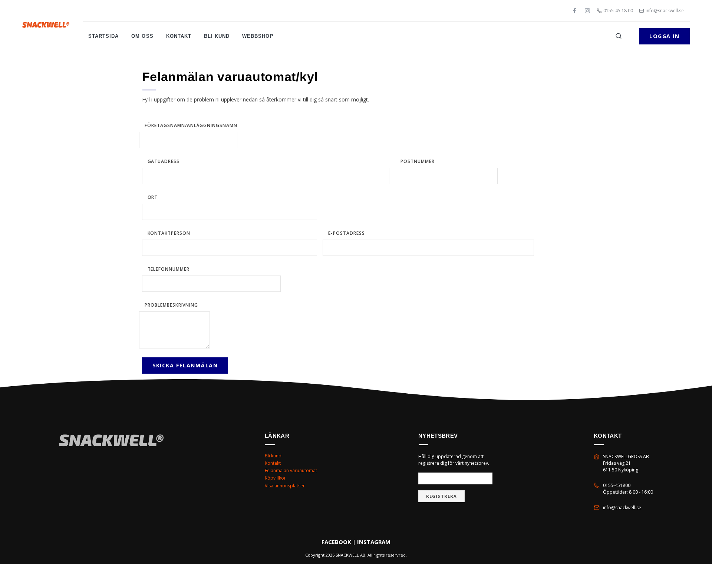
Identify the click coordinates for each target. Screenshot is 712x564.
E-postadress (346, 233)
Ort (153, 197)
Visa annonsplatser (285, 486)
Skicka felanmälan (185, 365)
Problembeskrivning (171, 305)
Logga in (664, 36)
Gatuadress (164, 161)
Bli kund (217, 36)
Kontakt (178, 36)
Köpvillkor (275, 478)
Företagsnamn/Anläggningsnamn (191, 125)
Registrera (441, 496)
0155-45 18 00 (618, 10)
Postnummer (417, 161)
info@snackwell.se (665, 10)
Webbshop (257, 36)
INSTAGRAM (373, 541)
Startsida (103, 36)
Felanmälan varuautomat (291, 470)
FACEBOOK (336, 541)
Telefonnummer (168, 269)
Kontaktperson (169, 233)
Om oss (142, 36)
